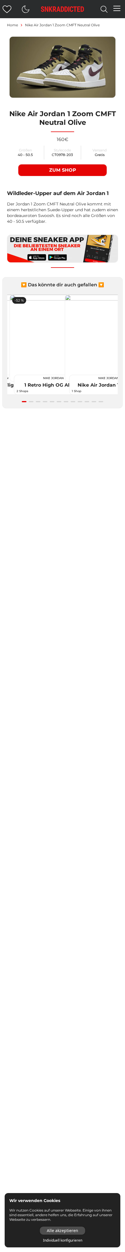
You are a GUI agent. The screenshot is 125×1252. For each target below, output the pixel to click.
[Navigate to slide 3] (38, 401)
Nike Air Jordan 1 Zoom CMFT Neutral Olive (62, 25)
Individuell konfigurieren (62, 1240)
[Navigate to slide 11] (93, 401)
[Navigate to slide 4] (45, 401)
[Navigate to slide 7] (66, 401)
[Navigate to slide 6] (59, 401)
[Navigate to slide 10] (86, 401)
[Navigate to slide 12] (100, 401)
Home (12, 25)
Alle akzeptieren (62, 1230)
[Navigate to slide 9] (79, 401)
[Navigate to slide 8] (72, 401)
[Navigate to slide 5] (52, 401)
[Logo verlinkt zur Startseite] (62, 9)
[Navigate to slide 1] (24, 401)
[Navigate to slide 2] (31, 401)
